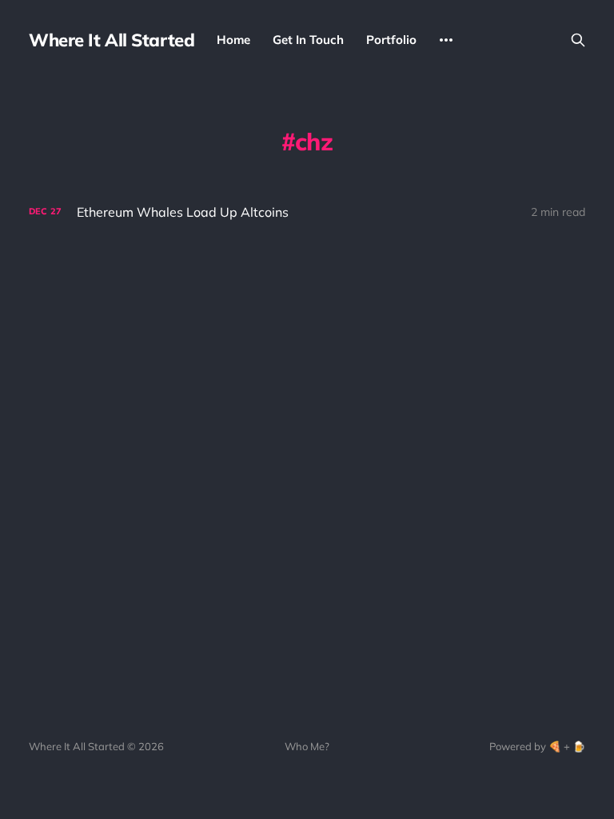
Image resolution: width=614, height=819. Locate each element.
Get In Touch (308, 39)
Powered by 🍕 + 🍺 (537, 746)
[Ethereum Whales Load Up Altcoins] (307, 212)
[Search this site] (578, 40)
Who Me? (307, 746)
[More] (446, 40)
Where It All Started (111, 40)
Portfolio (391, 39)
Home (233, 39)
